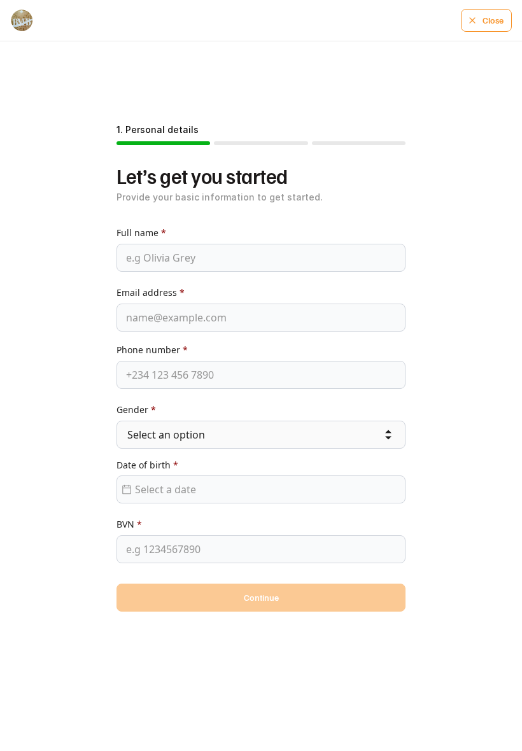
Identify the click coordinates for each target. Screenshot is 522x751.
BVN (129, 524)
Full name (141, 233)
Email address (150, 292)
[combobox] (261, 435)
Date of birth (147, 465)
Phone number (152, 350)
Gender (136, 410)
